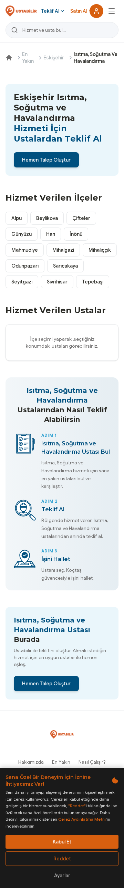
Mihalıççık (100, 250)
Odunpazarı (25, 266)
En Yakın (28, 57)
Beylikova (47, 218)
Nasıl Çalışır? (92, 762)
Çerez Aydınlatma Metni (82, 819)
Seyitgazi (21, 282)
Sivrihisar (57, 282)
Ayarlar (62, 875)
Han (50, 234)
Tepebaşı (92, 282)
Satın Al (78, 11)
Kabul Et (62, 842)
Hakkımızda (31, 762)
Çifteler (81, 218)
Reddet (62, 859)
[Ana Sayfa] (9, 57)
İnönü (76, 234)
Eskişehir (53, 58)
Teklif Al (50, 11)
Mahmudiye (24, 250)
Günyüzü (21, 234)
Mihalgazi (63, 250)
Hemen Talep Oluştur (46, 160)
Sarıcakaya (65, 266)
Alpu (16, 218)
